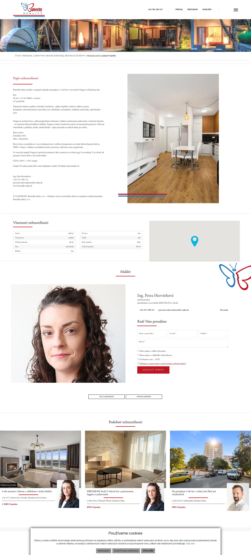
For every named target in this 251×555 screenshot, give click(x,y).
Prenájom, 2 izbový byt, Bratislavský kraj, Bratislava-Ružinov (53, 56)
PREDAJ (179, 10)
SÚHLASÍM (148, 551)
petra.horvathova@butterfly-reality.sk (173, 310)
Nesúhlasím (104, 551)
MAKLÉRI (206, 10)
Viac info (190, 544)
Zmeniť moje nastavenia (126, 551)
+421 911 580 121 (147, 310)
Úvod (18, 56)
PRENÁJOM (192, 10)
